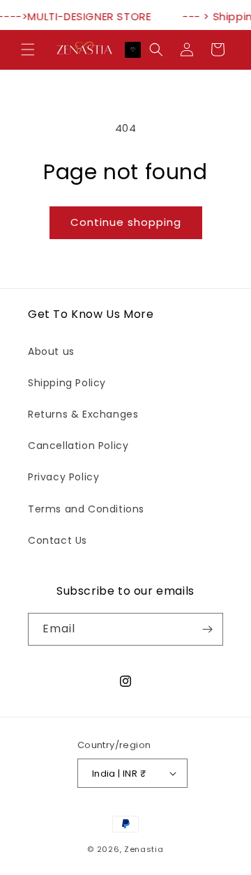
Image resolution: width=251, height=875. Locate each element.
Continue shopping (125, 222)
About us (51, 351)
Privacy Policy (63, 477)
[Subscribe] (207, 629)
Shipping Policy (67, 383)
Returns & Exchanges (83, 414)
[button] (28, 49)
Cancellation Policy (78, 445)
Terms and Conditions (86, 509)
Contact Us (57, 540)
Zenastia (144, 849)
